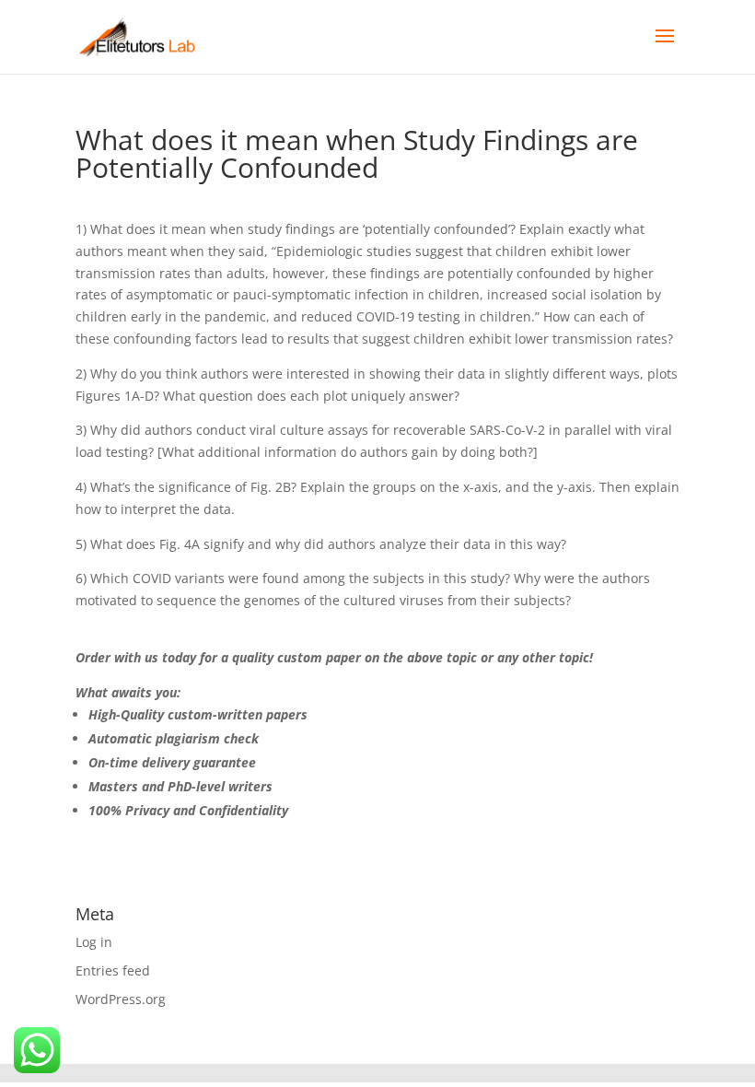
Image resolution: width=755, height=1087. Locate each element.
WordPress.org (121, 999)
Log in (94, 942)
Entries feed (113, 970)
